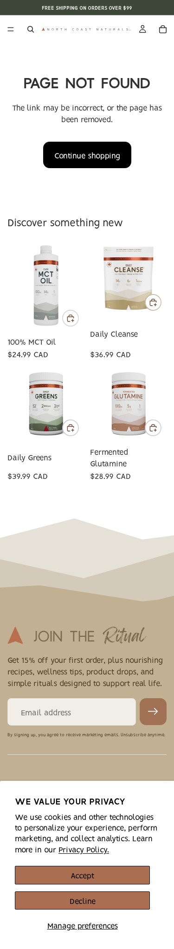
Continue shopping (87, 155)
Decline (83, 900)
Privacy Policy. (83, 849)
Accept (82, 875)
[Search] (30, 29)
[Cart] (163, 29)
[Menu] (10, 29)
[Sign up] (153, 711)
